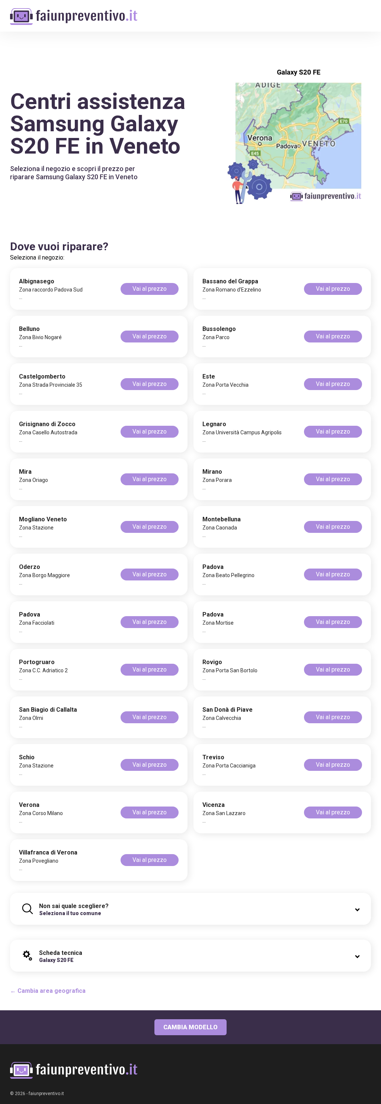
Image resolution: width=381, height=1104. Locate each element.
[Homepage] (73, 12)
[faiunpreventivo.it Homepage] (73, 1070)
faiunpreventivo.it (46, 1093)
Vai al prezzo (149, 288)
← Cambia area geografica (48, 990)
